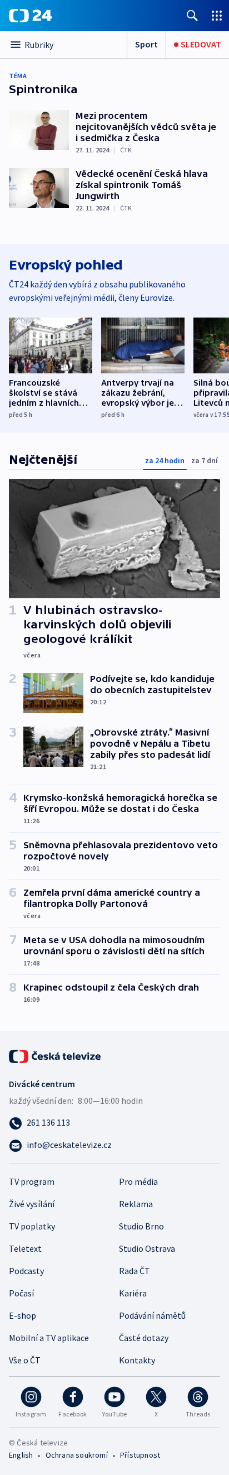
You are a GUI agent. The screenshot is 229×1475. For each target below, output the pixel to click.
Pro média (138, 1181)
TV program (31, 1181)
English (21, 1455)
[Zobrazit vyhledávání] (192, 15)
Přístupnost (140, 1455)
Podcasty (26, 1270)
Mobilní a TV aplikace (49, 1337)
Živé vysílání (31, 1203)
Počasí (21, 1293)
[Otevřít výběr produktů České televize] (217, 15)
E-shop (22, 1315)
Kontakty (137, 1360)
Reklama (136, 1203)
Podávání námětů (152, 1315)
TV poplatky (32, 1226)
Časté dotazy (143, 1337)
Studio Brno (141, 1226)
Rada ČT (134, 1270)
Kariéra (133, 1293)
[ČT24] (30, 15)
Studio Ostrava (147, 1248)
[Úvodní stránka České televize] (55, 1055)
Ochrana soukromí (77, 1455)
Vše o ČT (25, 1360)
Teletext (25, 1248)
